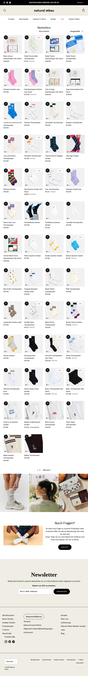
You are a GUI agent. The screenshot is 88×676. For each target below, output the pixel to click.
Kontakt (64, 547)
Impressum (28, 632)
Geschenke (23, 19)
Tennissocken (8, 626)
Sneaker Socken (8, 622)
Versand (27, 621)
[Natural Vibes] (44, 10)
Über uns (64, 619)
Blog (63, 633)
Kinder (53, 19)
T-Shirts (5, 630)
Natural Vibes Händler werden (73, 626)
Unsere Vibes (74, 19)
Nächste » (47, 470)
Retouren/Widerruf (34, 616)
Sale (62, 19)
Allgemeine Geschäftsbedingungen (38, 629)
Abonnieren (62, 591)
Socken (11, 19)
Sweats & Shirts (39, 19)
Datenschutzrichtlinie (32, 625)
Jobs (63, 630)
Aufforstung (66, 622)
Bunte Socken (8, 619)
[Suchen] (4, 10)
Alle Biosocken (8, 615)
